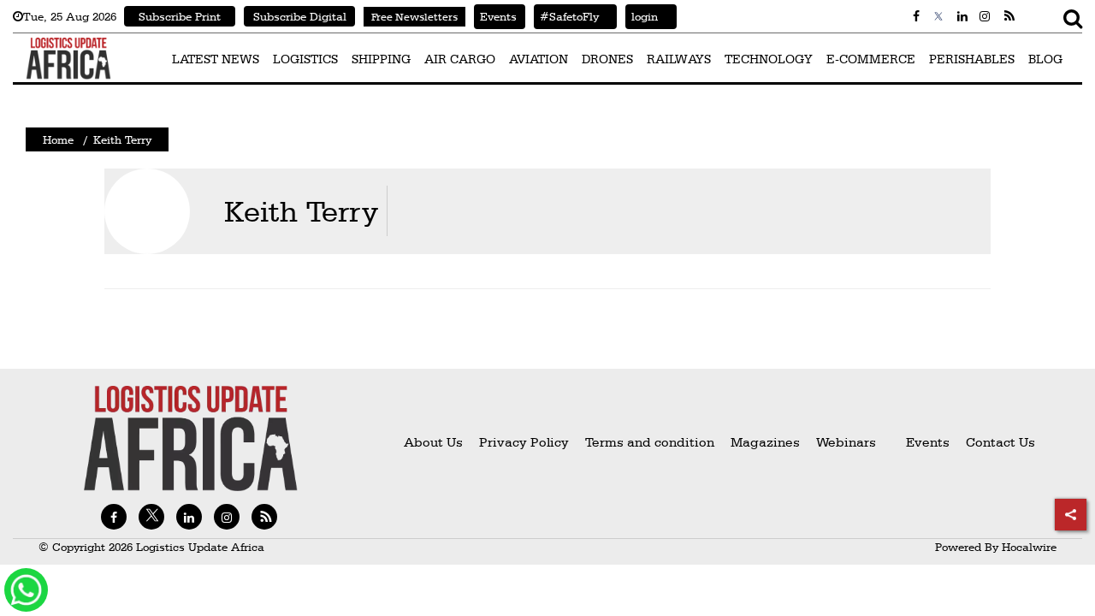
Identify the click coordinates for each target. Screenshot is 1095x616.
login (641, 16)
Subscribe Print (180, 16)
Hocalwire (1029, 547)
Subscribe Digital (299, 16)
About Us (433, 442)
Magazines (767, 442)
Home (58, 139)
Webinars (846, 442)
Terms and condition (651, 442)
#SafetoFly (566, 16)
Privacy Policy (524, 442)
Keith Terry (301, 210)
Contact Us (1000, 442)
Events (495, 16)
